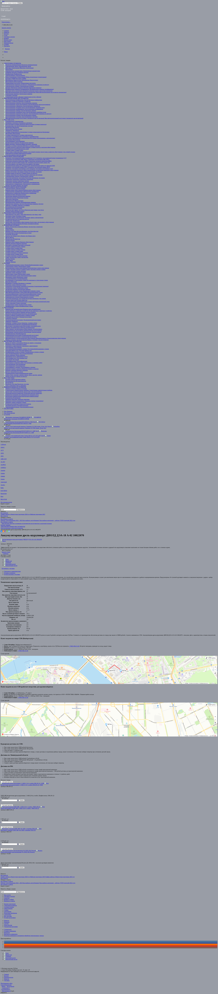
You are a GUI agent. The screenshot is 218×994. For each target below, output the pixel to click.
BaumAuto (4, 493)
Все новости (4, 513)
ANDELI (3, 467)
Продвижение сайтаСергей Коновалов (6, 984)
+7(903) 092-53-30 (74, 646)
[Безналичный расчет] (10, 565)
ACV (2, 450)
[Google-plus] (4, 946)
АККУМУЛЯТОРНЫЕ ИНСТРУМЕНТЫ (16, 98)
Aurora (3, 479)
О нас (5, 35)
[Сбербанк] (7, 562)
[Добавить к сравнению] (2, 802)
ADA (2, 453)
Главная (6, 30)
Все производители (6, 502)
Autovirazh (4, 482)
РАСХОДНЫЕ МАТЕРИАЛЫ (13, 341)
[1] (1, 545)
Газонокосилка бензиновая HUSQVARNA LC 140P (19, 432)
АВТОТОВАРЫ (9, 307)
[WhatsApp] (7, 531)
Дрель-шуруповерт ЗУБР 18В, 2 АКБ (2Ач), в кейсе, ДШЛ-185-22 (20, 808)
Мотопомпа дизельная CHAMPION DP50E (16, 419)
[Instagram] (4, 947)
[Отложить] (2, 803)
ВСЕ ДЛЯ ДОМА (9, 378)
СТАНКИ (7, 263)
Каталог (6, 33)
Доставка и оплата (9, 37)
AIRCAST (4, 459)
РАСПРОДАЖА (8, 408)
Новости (6, 32)
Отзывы (6, 44)
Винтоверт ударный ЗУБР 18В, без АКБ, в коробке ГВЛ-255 (18, 830)
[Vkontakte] (4, 941)
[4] (5, 545)
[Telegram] (9, 531)
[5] (6, 545)
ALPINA (3, 464)
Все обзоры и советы (7, 519)
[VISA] (6, 559)
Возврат (6, 38)
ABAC (3, 447)
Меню (6, 51)
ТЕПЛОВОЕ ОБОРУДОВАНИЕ (13, 213)
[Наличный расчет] (10, 564)
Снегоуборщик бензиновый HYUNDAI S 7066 (17, 423)
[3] (4, 545)
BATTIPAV (4, 490)
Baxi (2, 496)
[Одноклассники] (3, 531)
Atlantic (3, 476)
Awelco (3, 485)
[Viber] (5, 531)
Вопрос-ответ (8, 40)
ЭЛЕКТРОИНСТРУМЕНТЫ (12, 63)
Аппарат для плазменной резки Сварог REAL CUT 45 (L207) (22, 437)
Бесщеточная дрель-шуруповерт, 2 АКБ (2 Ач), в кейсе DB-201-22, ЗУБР (22, 785)
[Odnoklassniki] (4, 944)
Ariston (3, 473)
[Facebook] (4, 943)
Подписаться (20, 509)
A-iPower (3, 444)
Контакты (7, 46)
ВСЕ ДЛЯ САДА (9, 120)
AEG (2, 456)
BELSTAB (4, 499)
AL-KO (3, 462)
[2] (2, 545)
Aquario (3, 470)
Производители (8, 43)
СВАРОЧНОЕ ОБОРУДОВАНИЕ (14, 156)
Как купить (7, 41)
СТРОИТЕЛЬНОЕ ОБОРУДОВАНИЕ (15, 187)
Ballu (2, 488)
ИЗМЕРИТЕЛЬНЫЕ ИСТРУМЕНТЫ (15, 387)
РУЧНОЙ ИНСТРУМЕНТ (12, 225)
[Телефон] (4, 54)
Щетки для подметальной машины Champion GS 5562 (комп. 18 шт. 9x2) (25, 428)
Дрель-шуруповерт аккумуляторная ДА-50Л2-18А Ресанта (18, 852)
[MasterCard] (8, 561)
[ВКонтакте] (1, 531)
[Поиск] (4, 57)
